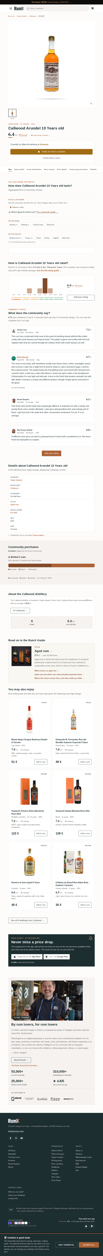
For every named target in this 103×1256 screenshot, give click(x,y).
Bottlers (55, 1170)
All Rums (11, 1151)
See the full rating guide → (49, 270)
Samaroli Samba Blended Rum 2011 (73, 811)
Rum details (62, 169)
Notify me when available (53, 152)
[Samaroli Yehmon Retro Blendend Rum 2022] (29, 791)
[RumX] (19, 8)
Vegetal (56, 238)
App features (81, 1160)
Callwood (14, 488)
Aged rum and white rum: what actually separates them (59, 674)
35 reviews (25, 750)
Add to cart (40, 762)
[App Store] (86, 1226)
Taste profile (19, 169)
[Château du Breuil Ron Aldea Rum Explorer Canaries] (74, 862)
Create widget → (39, 535)
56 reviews (69, 750)
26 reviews (25, 821)
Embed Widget (81, 1167)
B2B (77, 1164)
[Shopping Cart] (92, 8)
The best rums (14, 1157)
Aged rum (13, 124)
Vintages (55, 1174)
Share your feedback (16, 1195)
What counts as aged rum (47, 671)
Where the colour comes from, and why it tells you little (59, 678)
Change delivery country (51, 158)
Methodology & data (84, 1157)
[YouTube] (21, 1138)
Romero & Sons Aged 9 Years (25, 882)
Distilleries (56, 1167)
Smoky (29, 238)
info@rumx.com (15, 1131)
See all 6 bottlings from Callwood (28, 920)
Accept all (89, 1245)
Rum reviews (49, 169)
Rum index (56, 1177)
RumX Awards (13, 1164)
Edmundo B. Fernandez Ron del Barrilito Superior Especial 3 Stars (72, 740)
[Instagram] (16, 1138)
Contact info (13, 1198)
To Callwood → (20, 610)
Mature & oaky (17, 207)
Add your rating (81, 297)
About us (79, 1151)
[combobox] (57, 8)
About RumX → (21, 1060)
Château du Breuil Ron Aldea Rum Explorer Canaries (72, 883)
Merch (10, 1167)
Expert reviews (57, 1157)
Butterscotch (16, 238)
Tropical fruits (38, 225)
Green (38, 238)
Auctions (11, 1160)
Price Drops (56, 1180)
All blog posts (57, 1160)
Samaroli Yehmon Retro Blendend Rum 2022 (27, 812)
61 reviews (69, 893)
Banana (14, 225)
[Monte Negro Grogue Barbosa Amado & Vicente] (29, 719)
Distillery (93, 169)
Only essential (66, 1245)
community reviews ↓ (40, 135)
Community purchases (78, 169)
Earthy (46, 238)
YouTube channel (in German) (25, 1065)
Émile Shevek (22, 357)
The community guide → (47, 212)
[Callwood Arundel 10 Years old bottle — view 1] (12, 113)
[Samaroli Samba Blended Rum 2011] (74, 791)
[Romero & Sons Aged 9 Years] (29, 862)
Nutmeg (25, 225)
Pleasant (23, 135)
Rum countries (57, 1164)
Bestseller (12, 1154)
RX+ (77, 1170)
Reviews (79, 1154)
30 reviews (69, 821)
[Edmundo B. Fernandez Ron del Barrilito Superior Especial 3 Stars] (74, 719)
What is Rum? (57, 1151)
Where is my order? (16, 1192)
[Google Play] (92, 1226)
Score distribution (34, 169)
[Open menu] (10, 8)
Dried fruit (50, 225)
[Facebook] (10, 1138)
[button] (51, 64)
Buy (10, 169)
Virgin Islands (16, 480)
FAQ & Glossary (58, 1154)
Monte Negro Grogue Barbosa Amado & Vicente (29, 740)
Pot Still (13, 513)
